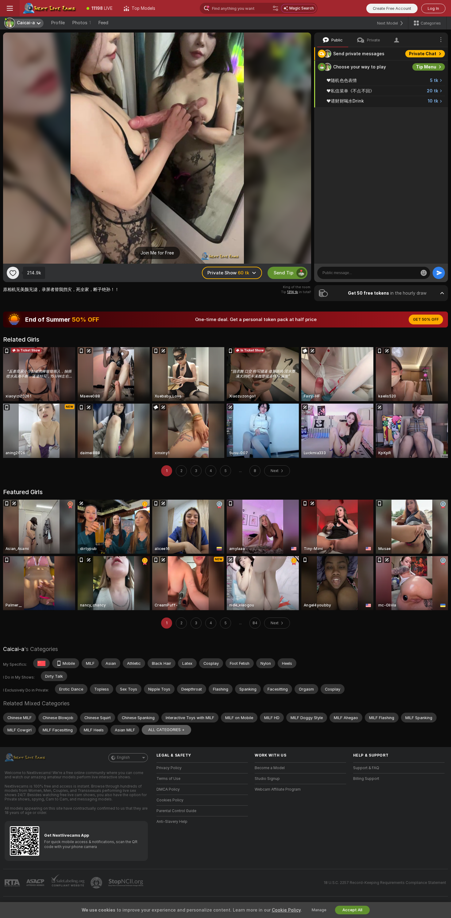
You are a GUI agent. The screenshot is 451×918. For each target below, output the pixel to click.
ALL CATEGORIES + (166, 729)
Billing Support (366, 779)
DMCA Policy (168, 789)
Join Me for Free (157, 252)
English (123, 757)
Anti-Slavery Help (171, 821)
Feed (103, 22)
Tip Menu (426, 66)
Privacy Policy (169, 768)
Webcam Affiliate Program (278, 789)
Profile (58, 22)
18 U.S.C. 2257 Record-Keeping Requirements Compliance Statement (385, 883)
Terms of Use (168, 779)
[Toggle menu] (10, 8)
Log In (433, 8)
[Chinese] (41, 663)
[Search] (275, 8)
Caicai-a (13, 649)
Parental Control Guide (176, 811)
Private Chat (422, 53)
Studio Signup (267, 779)
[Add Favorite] (13, 273)
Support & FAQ (366, 768)
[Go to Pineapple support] (97, 883)
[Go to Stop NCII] (126, 882)
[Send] (439, 273)
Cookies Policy (169, 800)
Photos (81, 22)
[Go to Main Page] (50, 8)
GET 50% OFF (426, 319)
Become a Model (270, 768)
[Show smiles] (423, 273)
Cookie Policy (286, 910)
